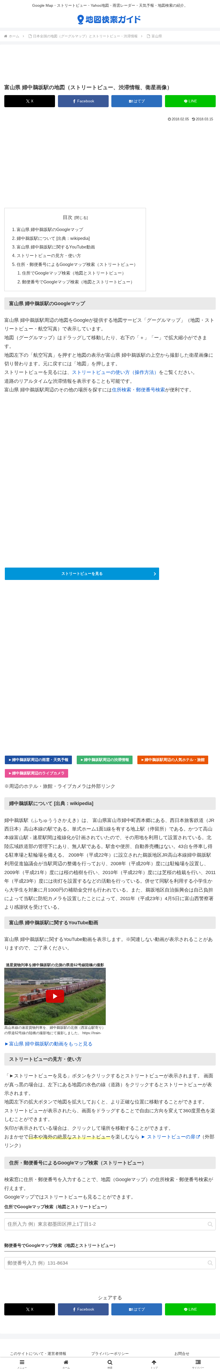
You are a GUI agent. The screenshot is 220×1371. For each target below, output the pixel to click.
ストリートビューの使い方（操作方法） (115, 372)
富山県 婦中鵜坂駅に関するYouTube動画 (56, 246)
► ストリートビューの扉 (168, 1136)
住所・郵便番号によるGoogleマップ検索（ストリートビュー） (77, 264)
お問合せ (181, 1353)
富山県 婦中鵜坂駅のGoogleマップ (50, 229)
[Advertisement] (110, 65)
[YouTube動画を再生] (55, 996)
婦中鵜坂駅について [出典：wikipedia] (53, 238)
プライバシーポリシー (110, 1353)
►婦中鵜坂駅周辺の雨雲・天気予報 (38, 759)
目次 (67, 217)
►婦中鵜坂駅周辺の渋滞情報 (104, 759)
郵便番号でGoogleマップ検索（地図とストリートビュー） (78, 281)
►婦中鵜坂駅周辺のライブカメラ (36, 773)
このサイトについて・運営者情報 (38, 1353)
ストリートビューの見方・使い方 (49, 255)
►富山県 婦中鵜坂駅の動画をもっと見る (48, 1044)
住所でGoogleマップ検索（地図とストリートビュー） (74, 272)
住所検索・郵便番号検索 (138, 389)
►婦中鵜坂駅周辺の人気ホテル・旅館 (173, 759)
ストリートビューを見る (82, 573)
